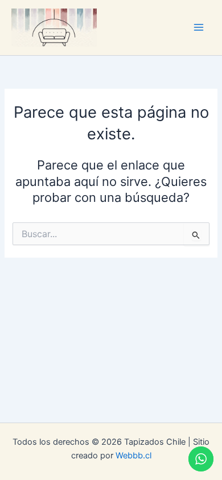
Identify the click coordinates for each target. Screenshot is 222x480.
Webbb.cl (133, 455)
